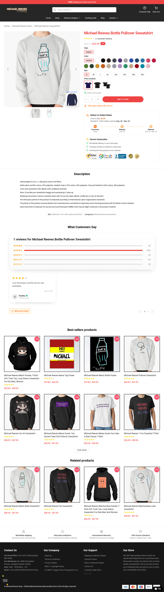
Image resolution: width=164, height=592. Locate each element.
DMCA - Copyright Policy (54, 566)
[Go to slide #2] (49, 113)
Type (86, 48)
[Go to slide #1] (35, 113)
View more (82, 450)
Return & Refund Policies (94, 563)
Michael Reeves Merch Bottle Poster (100, 375)
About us (48, 556)
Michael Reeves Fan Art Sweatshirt (19, 433)
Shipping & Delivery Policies (95, 556)
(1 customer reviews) (103, 39)
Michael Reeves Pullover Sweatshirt (140, 375)
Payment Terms (90, 559)
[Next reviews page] (152, 311)
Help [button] (159, 589)
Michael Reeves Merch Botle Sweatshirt (22, 506)
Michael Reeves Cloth (22, 26)
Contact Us (88, 566)
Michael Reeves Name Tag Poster (59, 375)
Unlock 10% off (5, 580)
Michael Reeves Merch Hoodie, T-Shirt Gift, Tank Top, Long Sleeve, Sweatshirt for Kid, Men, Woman (21, 378)
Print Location (90, 79)
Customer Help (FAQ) (92, 570)
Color (86, 56)
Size (86, 70)
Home (6, 26)
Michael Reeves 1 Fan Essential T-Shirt (141, 433)
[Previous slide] (8, 69)
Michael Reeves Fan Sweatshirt (58, 506)
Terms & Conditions (52, 559)
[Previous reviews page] (140, 311)
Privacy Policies (51, 563)
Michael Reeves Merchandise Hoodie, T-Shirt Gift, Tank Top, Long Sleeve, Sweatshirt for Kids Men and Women (102, 509)
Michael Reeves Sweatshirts (47, 26)
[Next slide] (76, 69)
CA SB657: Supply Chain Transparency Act (61, 570)
